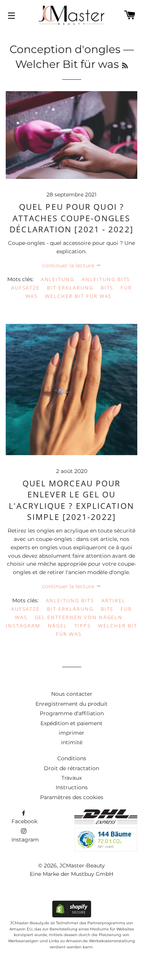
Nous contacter (71, 693)
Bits (107, 287)
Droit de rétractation (71, 768)
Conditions (71, 758)
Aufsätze (25, 287)
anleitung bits (106, 279)
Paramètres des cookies (71, 797)
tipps (82, 625)
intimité (71, 742)
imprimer (71, 732)
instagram (23, 625)
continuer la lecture (69, 265)
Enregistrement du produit (71, 703)
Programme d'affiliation (72, 713)
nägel (57, 625)
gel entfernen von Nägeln (79, 617)
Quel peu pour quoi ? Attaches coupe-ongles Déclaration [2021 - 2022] (71, 218)
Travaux (71, 777)
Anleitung (58, 279)
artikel (113, 600)
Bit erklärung (70, 287)
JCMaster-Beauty (82, 865)
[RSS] (125, 65)
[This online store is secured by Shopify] (71, 915)
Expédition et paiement (71, 723)
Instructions (72, 787)
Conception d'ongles (65, 49)
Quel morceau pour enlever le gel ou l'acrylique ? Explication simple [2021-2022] (71, 500)
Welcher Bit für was (78, 296)
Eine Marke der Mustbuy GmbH (71, 873)
